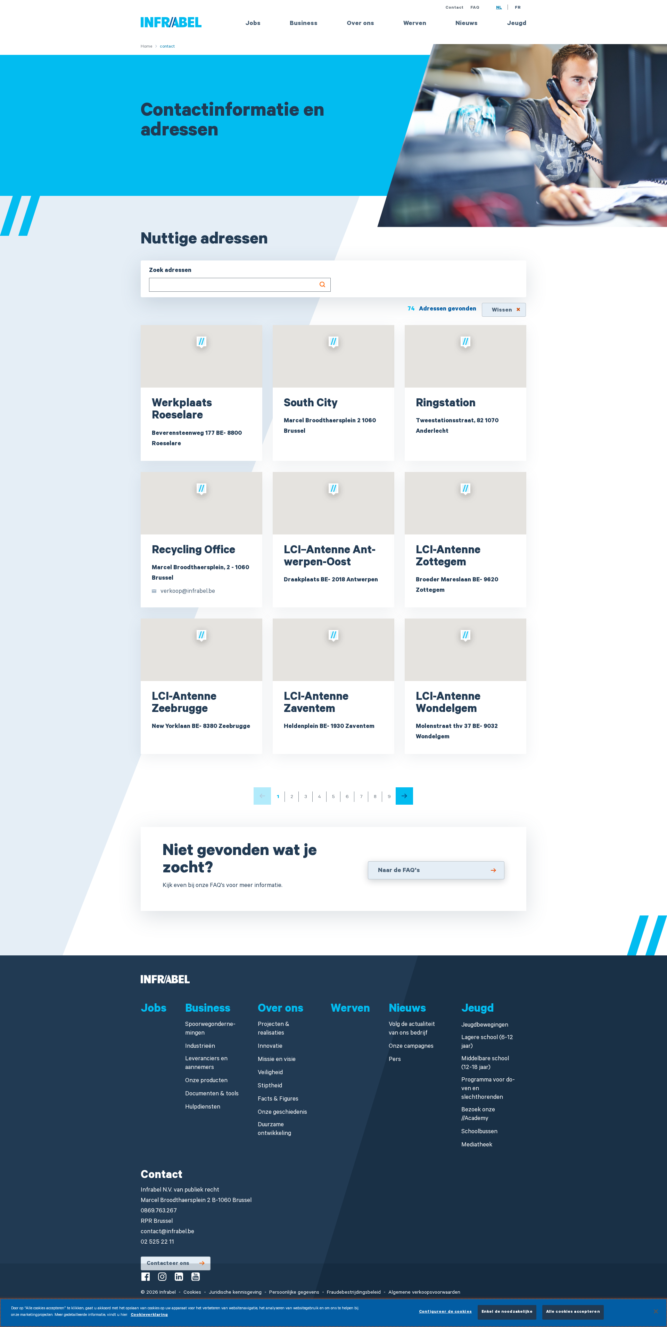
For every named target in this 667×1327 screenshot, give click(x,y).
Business (304, 23)
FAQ (474, 8)
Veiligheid (270, 1073)
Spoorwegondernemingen (210, 1029)
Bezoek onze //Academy (478, 1114)
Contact (454, 8)
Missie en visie (277, 1060)
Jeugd (516, 23)
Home (146, 46)
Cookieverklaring (149, 1315)
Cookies (192, 1293)
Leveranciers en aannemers (206, 1063)
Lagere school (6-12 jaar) (487, 1042)
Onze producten (206, 1081)
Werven (414, 23)
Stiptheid (270, 1086)
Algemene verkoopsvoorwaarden (424, 1293)
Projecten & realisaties (273, 1029)
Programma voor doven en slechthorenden (488, 1089)
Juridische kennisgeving (235, 1293)
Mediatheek (476, 1145)
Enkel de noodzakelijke (507, 1312)
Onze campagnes (411, 1047)
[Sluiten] (656, 1311)
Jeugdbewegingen (484, 1025)
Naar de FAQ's (399, 871)
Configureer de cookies (445, 1312)
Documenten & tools (212, 1094)
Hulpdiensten (202, 1107)
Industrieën (200, 1047)
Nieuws (466, 23)
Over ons (360, 23)
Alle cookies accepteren (573, 1312)
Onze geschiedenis (282, 1113)
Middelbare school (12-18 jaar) (485, 1063)
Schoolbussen (479, 1132)
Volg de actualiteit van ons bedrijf (412, 1029)
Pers (395, 1060)
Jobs (253, 23)
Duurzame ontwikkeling (274, 1129)
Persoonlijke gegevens (294, 1293)
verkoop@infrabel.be (187, 592)
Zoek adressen (170, 271)
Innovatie (270, 1047)
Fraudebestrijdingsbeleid (354, 1293)
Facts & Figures (278, 1099)
